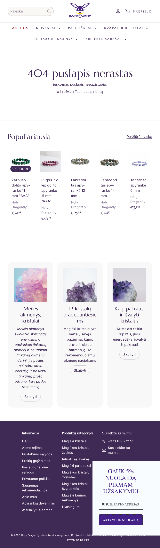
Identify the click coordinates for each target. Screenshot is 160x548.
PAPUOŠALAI (80, 28)
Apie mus (29, 497)
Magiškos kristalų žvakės (76, 450)
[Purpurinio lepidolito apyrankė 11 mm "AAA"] (50, 187)
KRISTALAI (46, 28)
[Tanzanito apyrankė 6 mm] (139, 181)
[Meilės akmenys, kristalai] (30, 285)
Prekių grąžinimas (36, 461)
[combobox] (31, 11)
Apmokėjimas (33, 448)
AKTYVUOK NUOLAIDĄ (73, 520)
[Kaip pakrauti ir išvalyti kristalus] (129, 285)
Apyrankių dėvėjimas (38, 503)
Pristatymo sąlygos (37, 454)
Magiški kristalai (74, 441)
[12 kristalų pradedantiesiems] (80, 285)
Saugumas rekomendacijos (34, 487)
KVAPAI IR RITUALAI (124, 28)
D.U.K (26, 441)
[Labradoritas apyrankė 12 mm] (80, 184)
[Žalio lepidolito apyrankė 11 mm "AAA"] (21, 184)
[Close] (153, 466)
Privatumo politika (36, 479)
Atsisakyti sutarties (37, 510)
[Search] (49, 11)
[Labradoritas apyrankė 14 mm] (110, 184)
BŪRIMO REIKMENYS (54, 39)
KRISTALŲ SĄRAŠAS (104, 39)
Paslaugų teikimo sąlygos (35, 469)
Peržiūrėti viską (139, 137)
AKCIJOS (20, 28)
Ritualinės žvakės (76, 459)
